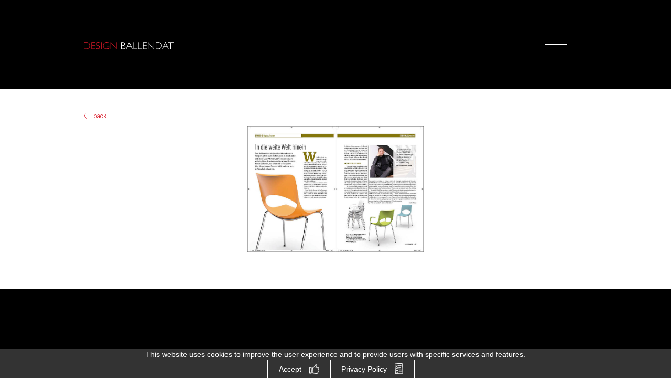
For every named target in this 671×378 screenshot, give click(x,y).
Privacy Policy (364, 369)
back (99, 116)
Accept (290, 369)
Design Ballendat (128, 46)
